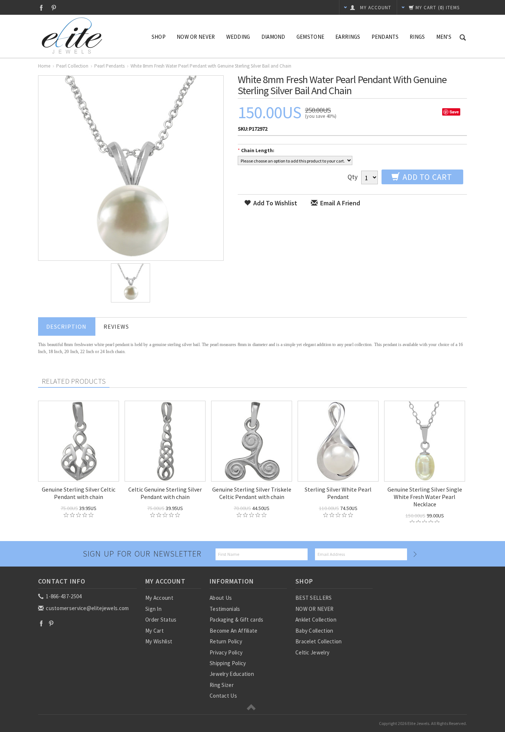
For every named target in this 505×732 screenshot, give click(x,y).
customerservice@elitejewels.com (87, 608)
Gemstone (310, 36)
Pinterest (54, 7)
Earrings (347, 36)
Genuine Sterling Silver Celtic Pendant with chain (78, 493)
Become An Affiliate (234, 630)
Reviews (116, 326)
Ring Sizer (222, 684)
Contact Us (223, 695)
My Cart (154, 630)
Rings (417, 36)
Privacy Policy (226, 652)
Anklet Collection (315, 619)
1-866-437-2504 (63, 596)
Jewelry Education (232, 673)
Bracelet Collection (318, 641)
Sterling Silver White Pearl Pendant (338, 493)
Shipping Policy (228, 663)
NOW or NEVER (196, 36)
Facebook (41, 7)
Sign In (153, 608)
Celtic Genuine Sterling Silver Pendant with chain (165, 493)
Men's (444, 36)
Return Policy (226, 641)
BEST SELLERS (313, 597)
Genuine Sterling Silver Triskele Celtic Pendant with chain (251, 493)
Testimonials (225, 608)
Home (44, 66)
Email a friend (339, 203)
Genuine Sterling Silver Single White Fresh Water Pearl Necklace (424, 497)
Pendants (385, 36)
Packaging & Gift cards (237, 619)
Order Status (161, 619)
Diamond (273, 36)
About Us (221, 597)
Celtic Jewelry (312, 652)
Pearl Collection (72, 66)
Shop (159, 36)
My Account (159, 597)
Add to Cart (426, 177)
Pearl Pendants (109, 66)
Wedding (238, 36)
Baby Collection (314, 630)
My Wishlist (158, 641)
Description (66, 326)
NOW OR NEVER (314, 608)
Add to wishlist (274, 203)
